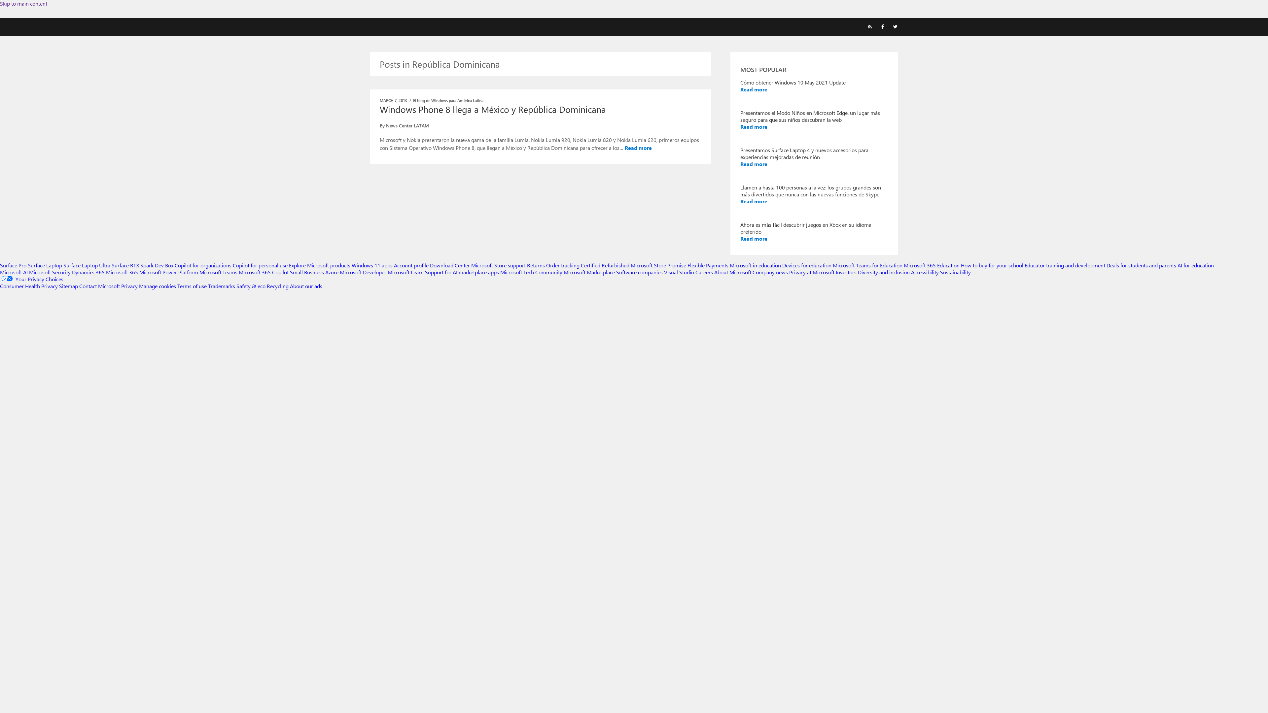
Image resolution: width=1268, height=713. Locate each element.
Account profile (411, 265)
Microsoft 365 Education (932, 265)
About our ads (306, 286)
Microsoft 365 (122, 272)
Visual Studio (679, 272)
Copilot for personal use (260, 265)
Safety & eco (250, 286)
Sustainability (955, 272)
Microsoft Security (50, 272)
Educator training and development (1065, 265)
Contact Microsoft (99, 286)
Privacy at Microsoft (811, 272)
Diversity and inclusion (884, 272)
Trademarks (221, 286)
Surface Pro (13, 265)
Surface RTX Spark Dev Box (142, 265)
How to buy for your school (992, 265)
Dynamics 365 (88, 272)
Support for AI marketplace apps (462, 272)
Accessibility (925, 272)
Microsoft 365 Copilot (264, 272)
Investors (846, 272)
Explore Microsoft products (319, 265)
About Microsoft (732, 272)
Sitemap (68, 286)
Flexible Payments (707, 265)
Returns (536, 265)
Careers (704, 272)
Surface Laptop (45, 265)
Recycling (278, 286)
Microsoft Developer (363, 272)
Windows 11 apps (372, 265)
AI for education (1196, 265)
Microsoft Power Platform (168, 272)
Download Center (450, 265)
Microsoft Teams (218, 272)
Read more (638, 147)
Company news (770, 272)
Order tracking (563, 265)
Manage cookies (157, 286)
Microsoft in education (755, 265)
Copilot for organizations (203, 265)
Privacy (130, 286)
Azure (331, 272)
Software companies (639, 272)
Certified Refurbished (605, 265)
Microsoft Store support (498, 265)
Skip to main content (23, 3)
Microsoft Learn (406, 272)
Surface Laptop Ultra (86, 265)
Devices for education (806, 265)
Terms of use (192, 286)
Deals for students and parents (1141, 265)
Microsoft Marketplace (589, 272)
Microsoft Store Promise (658, 265)
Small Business (307, 272)
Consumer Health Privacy (29, 286)
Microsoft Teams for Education (867, 265)
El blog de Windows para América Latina (448, 100)
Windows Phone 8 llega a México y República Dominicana (493, 109)
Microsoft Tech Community (531, 272)
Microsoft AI (14, 272)
